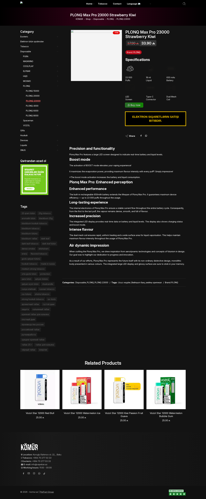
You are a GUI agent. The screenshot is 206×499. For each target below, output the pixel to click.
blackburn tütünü (29, 233)
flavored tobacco (39, 254)
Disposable (98, 19)
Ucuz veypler (124, 282)
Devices (24, 140)
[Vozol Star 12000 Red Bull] (40, 389)
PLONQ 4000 (32, 106)
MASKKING (28, 61)
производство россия (32, 324)
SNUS (23, 150)
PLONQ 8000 (32, 115)
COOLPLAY (28, 66)
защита (25, 309)
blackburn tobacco (30, 228)
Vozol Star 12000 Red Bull (40, 413)
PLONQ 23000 (123, 19)
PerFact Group (47, 492)
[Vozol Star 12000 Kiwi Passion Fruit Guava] (124, 389)
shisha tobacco (42, 294)
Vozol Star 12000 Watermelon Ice (82, 413)
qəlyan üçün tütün (30, 284)
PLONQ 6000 (32, 110)
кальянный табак (41, 309)
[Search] (184, 3)
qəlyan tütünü (41, 279)
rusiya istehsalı (29, 289)
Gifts (22, 130)
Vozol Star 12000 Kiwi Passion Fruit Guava (124, 415)
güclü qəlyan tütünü (31, 259)
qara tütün (26, 279)
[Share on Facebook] (141, 136)
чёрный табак (28, 350)
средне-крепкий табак (33, 339)
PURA (25, 56)
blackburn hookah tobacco (34, 223)
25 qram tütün (28, 213)
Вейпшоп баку (138, 282)
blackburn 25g (46, 218)
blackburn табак (29, 238)
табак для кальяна (45, 344)
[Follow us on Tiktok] (44, 473)
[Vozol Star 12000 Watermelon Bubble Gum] (166, 389)
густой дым (48, 304)
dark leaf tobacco (30, 243)
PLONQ (110, 19)
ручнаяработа (29, 334)
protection (45, 274)
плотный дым (28, 319)
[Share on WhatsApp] (146, 136)
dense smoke (28, 248)
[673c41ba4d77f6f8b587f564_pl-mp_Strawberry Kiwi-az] (96, 55)
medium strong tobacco (33, 269)
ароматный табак (30, 304)
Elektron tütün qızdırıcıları (32, 41)
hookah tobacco (29, 264)
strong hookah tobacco (33, 299)
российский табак (31, 329)
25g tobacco (45, 213)
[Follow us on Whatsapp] (39, 473)
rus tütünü (26, 294)
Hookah (24, 135)
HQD (25, 76)
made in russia (48, 264)
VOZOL (26, 125)
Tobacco (102, 4)
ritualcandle (47, 284)
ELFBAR (26, 71)
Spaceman (28, 120)
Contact (117, 4)
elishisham (44, 248)
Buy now (135, 105)
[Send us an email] (28, 473)
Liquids (23, 145)
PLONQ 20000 (33, 96)
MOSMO (27, 81)
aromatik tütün (28, 218)
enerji (24, 254)
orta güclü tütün (29, 274)
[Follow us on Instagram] (34, 473)
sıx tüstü (52, 299)
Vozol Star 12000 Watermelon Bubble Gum (166, 415)
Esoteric (24, 36)
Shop (88, 19)
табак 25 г (27, 344)
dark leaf (45, 238)
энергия (43, 350)
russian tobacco (47, 289)
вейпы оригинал (154, 282)
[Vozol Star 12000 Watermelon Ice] (82, 389)
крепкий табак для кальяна (35, 314)
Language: (132, 4)
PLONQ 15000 (32, 91)
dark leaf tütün (49, 243)
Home (89, 4)
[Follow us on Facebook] (23, 473)
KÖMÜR (79, 19)
